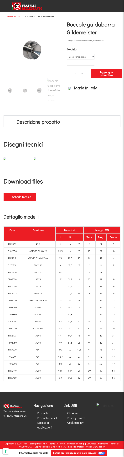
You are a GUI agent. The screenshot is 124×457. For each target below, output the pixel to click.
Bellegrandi (11, 16)
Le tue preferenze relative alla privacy (75, 453)
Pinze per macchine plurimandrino (90, 40)
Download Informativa (97, 443)
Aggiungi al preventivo (106, 73)
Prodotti (21, 16)
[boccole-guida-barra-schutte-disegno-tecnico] (47, 160)
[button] (4, 6)
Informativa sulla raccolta (33, 453)
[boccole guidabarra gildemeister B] (32, 50)
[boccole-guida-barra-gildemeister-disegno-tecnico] (17, 160)
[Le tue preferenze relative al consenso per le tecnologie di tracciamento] (6, 451)
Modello (72, 49)
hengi (81, 443)
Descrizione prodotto (38, 122)
